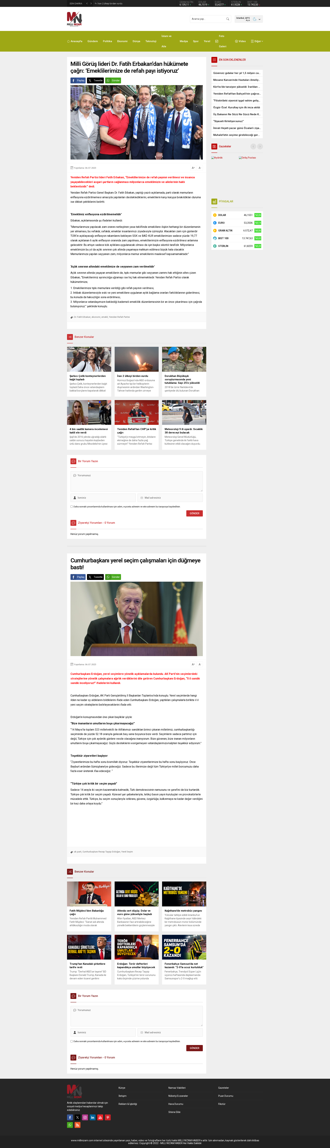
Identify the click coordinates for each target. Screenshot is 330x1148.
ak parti (77, 851)
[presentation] (253, 146)
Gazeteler (223, 1087)
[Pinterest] (108, 1117)
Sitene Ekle (174, 1112)
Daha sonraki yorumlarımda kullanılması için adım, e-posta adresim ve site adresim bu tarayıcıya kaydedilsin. (127, 506)
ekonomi (96, 317)
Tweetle (98, 80)
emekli (104, 317)
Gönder (116, 80)
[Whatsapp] (70, 1125)
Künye (122, 1087)
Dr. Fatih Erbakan (82, 317)
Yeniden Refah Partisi (119, 317)
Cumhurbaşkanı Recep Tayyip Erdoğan (101, 851)
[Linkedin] (93, 1117)
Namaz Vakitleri (177, 1087)
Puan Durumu (225, 1096)
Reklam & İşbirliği (128, 1104)
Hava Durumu (175, 1104)
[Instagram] (85, 1117)
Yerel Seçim (127, 851)
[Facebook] (70, 1117)
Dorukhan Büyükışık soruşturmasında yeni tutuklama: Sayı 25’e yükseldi (133, 3)
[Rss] (77, 1125)
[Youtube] (100, 1117)
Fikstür (222, 1104)
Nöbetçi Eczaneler (178, 1096)
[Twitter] (77, 1117)
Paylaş (80, 80)
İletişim (122, 1096)
